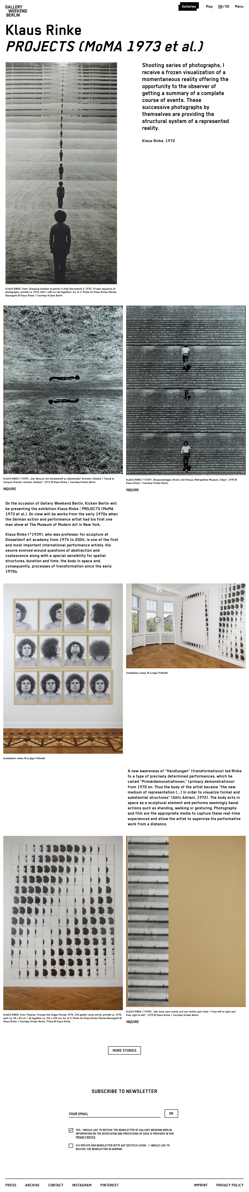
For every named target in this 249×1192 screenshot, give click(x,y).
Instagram (82, 1185)
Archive (32, 1185)
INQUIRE (9, 489)
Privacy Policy (230, 1185)
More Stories (125, 1051)
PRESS (10, 1185)
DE (227, 7)
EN (220, 7)
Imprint (201, 1185)
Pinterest (109, 1185)
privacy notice (85, 1137)
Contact (56, 1185)
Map (209, 7)
